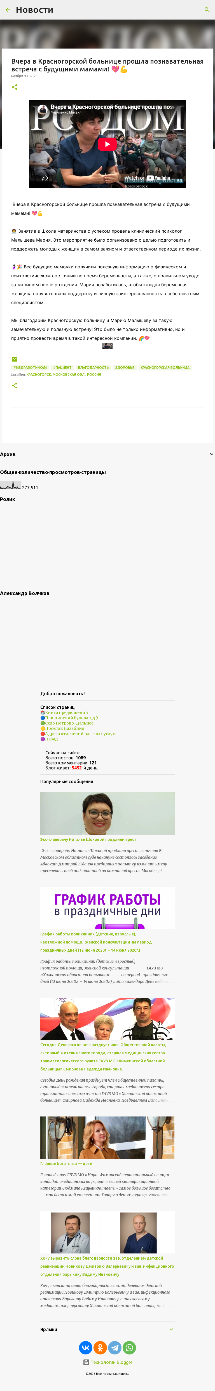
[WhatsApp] (129, 1347)
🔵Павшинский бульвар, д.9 (69, 717)
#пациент (62, 367)
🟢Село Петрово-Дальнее (67, 723)
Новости (34, 9)
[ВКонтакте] (85, 1347)
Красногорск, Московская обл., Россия (64, 374)
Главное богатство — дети (66, 1163)
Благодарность (93, 367)
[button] (14, 87)
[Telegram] (114, 1347)
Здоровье (124, 367)
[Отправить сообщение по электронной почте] (14, 361)
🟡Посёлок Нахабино (62, 728)
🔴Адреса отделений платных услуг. (78, 733)
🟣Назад (49, 739)
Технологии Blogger (111, 1362)
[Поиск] (207, 9)
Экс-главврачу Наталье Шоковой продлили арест (88, 839)
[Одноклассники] (100, 1347)
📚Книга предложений (64, 712)
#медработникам (30, 367)
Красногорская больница (165, 367)
